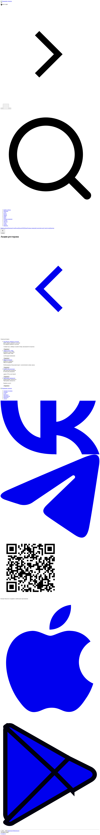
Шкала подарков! (8, 359)
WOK (23, 228)
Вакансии (6, 397)
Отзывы (6, 392)
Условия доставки (8, 390)
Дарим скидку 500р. (9, 350)
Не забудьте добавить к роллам (11, 341)
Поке (26, 228)
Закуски (42, 228)
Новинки (10, 228)
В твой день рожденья (9, 369)
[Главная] (50, 337)
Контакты (6, 394)
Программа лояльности (9, 378)
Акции (5, 398)
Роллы (16, 228)
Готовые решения (31, 228)
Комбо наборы (4, 228)
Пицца (20, 228)
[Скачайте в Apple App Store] (50, 722)
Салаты (38, 228)
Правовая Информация (13, 830)
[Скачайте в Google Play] (50, 828)
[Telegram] (50, 537)
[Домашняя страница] (6, 1)
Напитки (52, 228)
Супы (45, 228)
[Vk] (50, 454)
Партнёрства (7, 396)
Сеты (13, 228)
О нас (5, 393)
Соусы (48, 228)
